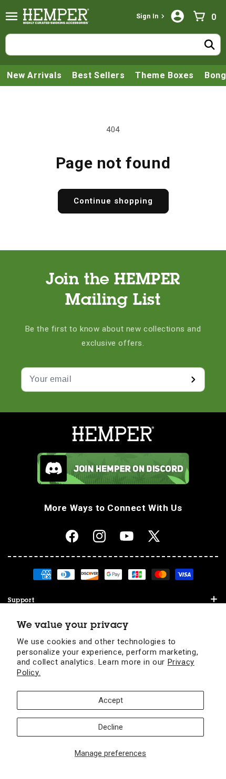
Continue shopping (113, 201)
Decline (110, 727)
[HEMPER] (58, 16)
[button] (11, 16)
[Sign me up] (192, 379)
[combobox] (113, 44)
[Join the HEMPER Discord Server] (113, 481)
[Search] (209, 44)
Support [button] (21, 600)
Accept (110, 700)
